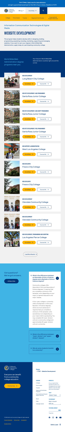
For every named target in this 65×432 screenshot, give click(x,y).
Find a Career (16, 18)
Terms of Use (16, 420)
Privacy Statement (8, 420)
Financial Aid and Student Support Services (41, 394)
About (37, 398)
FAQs (37, 401)
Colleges (8, 18)
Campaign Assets (40, 403)
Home (38, 369)
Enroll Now (34, 11)
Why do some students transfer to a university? (43, 349)
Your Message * (52, 399)
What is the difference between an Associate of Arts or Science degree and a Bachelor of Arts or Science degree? (44, 278)
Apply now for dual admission (36, 2)
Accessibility (24, 420)
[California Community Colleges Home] (9, 10)
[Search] (43, 10)
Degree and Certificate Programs (41, 391)
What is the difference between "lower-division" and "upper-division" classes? (43, 336)
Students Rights (7, 423)
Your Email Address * (53, 408)
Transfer (38, 387)
